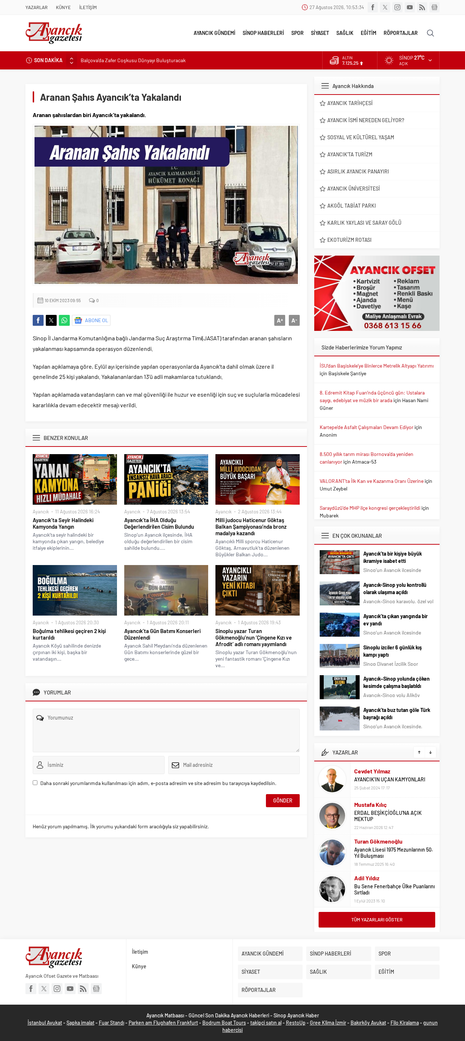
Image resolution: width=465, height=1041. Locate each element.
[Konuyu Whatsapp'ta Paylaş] (64, 320)
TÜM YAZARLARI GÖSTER (377, 919)
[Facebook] (373, 7)
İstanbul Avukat (45, 1023)
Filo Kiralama (405, 1023)
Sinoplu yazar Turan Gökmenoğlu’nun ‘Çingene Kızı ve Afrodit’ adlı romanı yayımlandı (253, 637)
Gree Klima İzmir (328, 1023)
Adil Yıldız (366, 877)
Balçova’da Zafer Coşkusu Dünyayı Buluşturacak (133, 60)
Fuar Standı (111, 1023)
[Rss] (422, 7)
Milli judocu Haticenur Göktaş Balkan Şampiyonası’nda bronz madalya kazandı (251, 526)
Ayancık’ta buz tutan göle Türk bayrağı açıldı (396, 713)
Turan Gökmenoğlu (378, 841)
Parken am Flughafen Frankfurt (163, 1023)
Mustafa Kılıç (370, 804)
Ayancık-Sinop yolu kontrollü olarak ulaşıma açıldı (394, 588)
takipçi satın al (266, 1023)
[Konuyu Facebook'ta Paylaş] (38, 320)
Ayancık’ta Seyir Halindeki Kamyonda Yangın (63, 523)
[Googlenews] (434, 7)
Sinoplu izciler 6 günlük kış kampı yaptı (392, 651)
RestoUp (296, 1023)
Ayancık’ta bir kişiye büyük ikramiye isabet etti (392, 557)
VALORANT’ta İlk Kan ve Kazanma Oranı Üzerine (372, 481)
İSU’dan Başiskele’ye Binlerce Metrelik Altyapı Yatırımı (377, 366)
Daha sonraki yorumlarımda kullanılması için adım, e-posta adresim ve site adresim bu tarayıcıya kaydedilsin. (158, 783)
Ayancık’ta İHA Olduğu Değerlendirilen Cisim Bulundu (159, 523)
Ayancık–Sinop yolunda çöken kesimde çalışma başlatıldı (396, 682)
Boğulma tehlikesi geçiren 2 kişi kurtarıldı (69, 634)
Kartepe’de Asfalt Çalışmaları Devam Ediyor (366, 427)
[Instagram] (397, 7)
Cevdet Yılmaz (372, 771)
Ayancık (41, 512)
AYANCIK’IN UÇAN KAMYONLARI (389, 779)
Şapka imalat (80, 1023)
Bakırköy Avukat (368, 1023)
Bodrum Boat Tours (224, 1023)
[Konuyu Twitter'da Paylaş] (51, 320)
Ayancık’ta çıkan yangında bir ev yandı (395, 619)
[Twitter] (385, 7)
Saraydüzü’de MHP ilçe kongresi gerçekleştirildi (370, 508)
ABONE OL (96, 320)
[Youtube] (410, 7)
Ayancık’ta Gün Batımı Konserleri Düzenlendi (162, 634)
